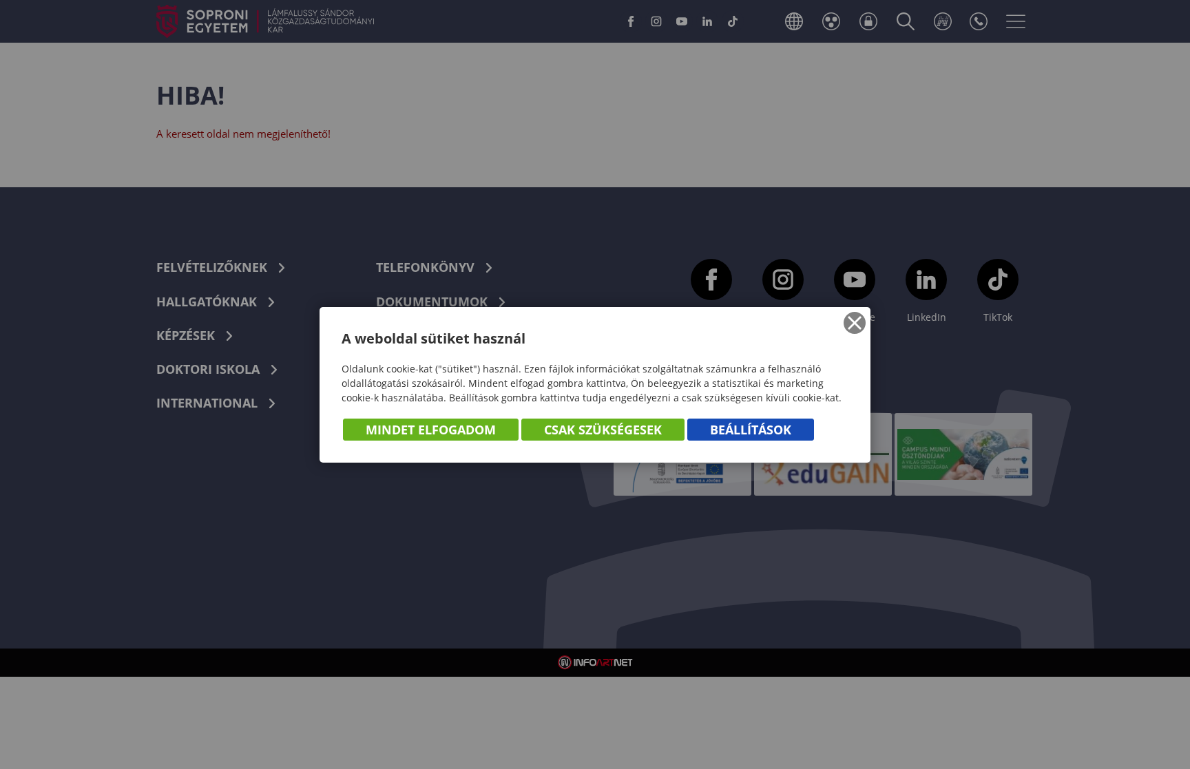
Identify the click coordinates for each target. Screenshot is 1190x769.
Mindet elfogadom (431, 429)
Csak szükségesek (603, 429)
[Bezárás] (854, 322)
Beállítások (750, 429)
